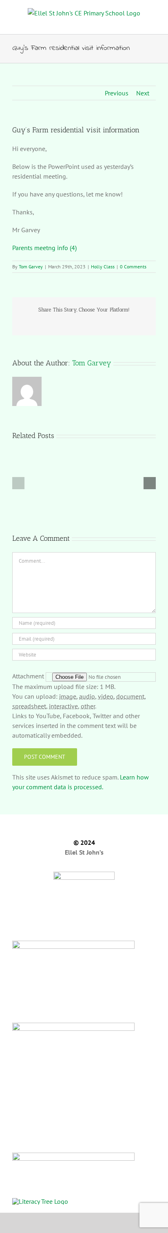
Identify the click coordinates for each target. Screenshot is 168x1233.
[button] (18, 483)
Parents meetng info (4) (44, 248)
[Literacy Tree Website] (84, 1201)
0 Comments (133, 266)
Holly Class (103, 266)
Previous (116, 93)
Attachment (29, 676)
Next (142, 93)
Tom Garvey (31, 266)
